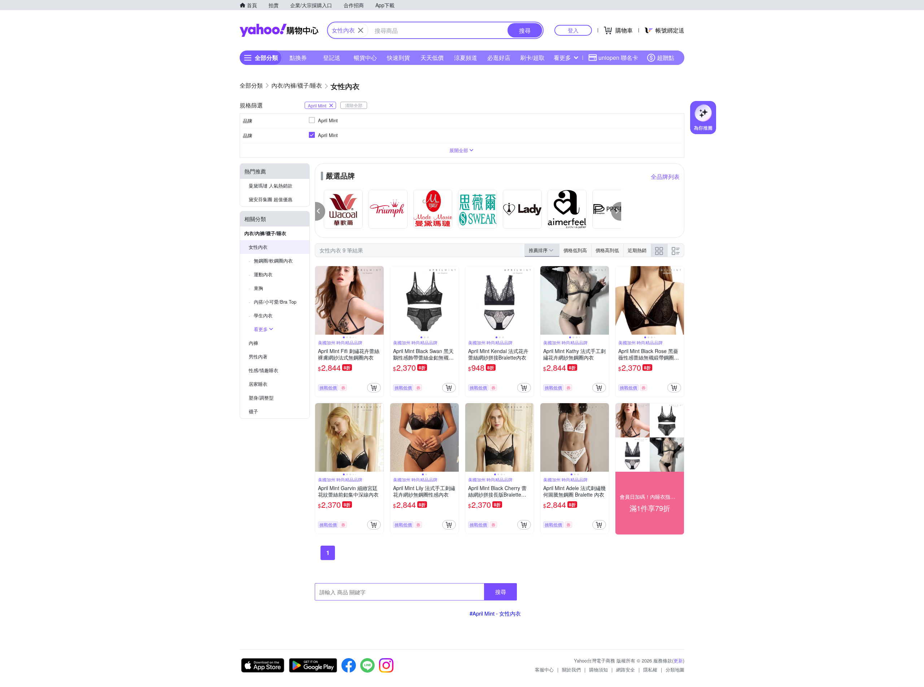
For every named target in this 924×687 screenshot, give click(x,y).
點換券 (298, 57)
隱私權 (650, 669)
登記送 (331, 57)
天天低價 (432, 57)
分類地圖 (675, 669)
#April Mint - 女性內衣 (495, 613)
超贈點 (665, 57)
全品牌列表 (665, 176)
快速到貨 (398, 57)
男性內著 (258, 356)
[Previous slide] (319, 300)
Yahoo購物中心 (279, 30)
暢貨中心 (365, 57)
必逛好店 (498, 57)
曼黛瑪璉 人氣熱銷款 (270, 185)
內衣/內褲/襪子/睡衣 (265, 233)
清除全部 (353, 105)
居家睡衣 (258, 383)
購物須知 (598, 669)
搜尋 (500, 591)
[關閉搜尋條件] (360, 30)
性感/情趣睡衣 (263, 370)
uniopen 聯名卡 (618, 57)
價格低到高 (575, 250)
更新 (678, 660)
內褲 (253, 342)
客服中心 (544, 669)
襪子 (253, 411)
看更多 (562, 57)
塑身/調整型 (261, 397)
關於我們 (571, 669)
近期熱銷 (637, 250)
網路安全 (625, 669)
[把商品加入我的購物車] (374, 387)
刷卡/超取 (532, 57)
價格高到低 (607, 250)
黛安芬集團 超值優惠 (270, 199)
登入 (573, 30)
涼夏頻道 (465, 57)
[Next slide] (379, 300)
